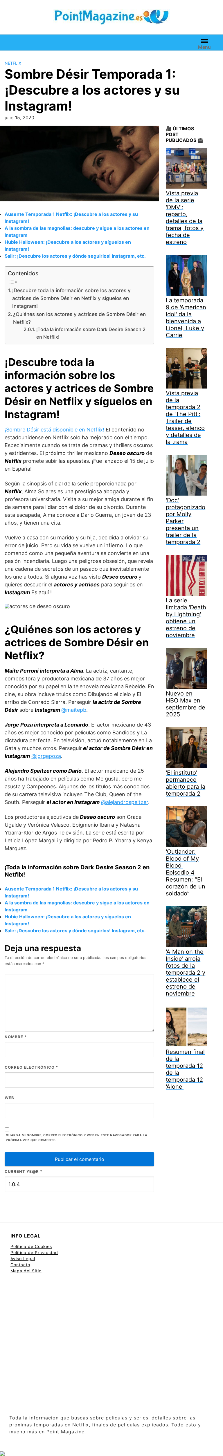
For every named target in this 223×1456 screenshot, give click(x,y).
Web (9, 1097)
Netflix (13, 63)
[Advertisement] (111, 1344)
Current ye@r (23, 1171)
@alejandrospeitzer (124, 802)
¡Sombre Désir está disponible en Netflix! (55, 430)
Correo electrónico (31, 1067)
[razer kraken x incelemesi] (111, 1453)
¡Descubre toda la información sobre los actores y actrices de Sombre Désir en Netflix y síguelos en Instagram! (71, 298)
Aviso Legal (22, 1258)
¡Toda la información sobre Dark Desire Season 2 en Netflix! (90, 333)
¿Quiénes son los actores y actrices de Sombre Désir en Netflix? (79, 318)
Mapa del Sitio (26, 1270)
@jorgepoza (46, 756)
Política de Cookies (31, 1246)
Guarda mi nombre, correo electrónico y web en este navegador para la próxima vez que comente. (76, 1137)
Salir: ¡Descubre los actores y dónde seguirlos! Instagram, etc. (75, 256)
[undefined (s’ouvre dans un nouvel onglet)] (60, 710)
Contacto (20, 1264)
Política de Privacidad (34, 1252)
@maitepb (73, 710)
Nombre (16, 1036)
